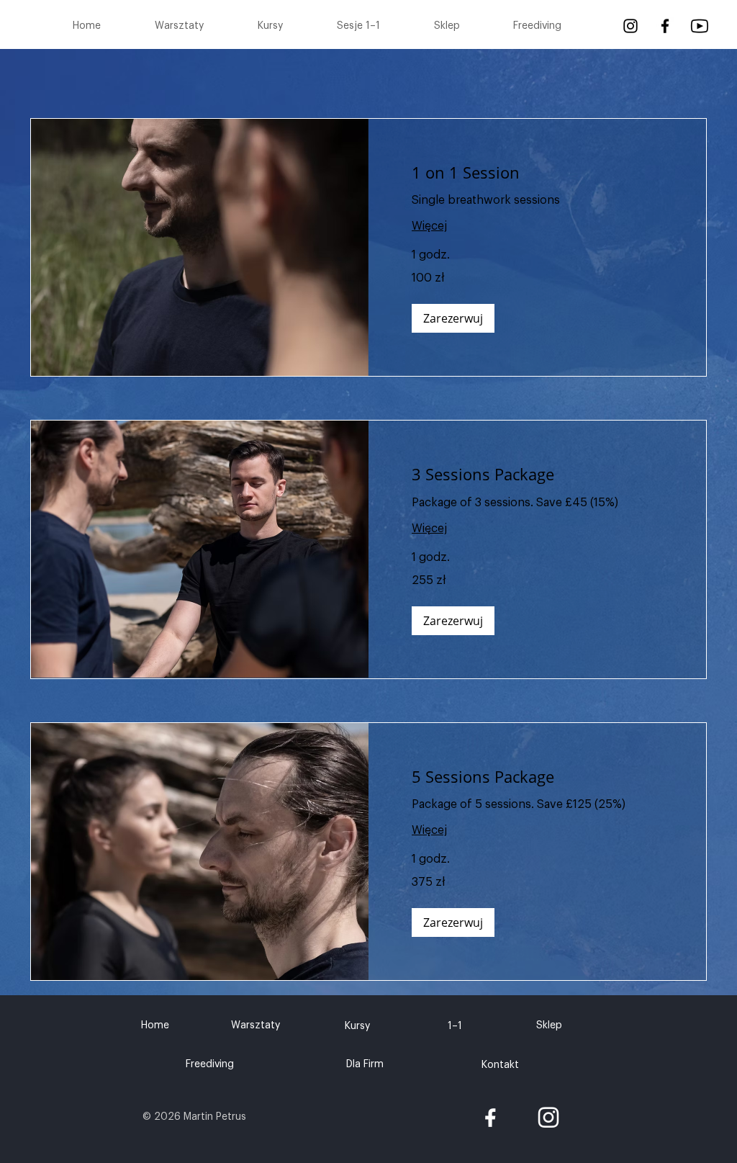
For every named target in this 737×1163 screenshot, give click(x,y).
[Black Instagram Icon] (630, 26)
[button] (453, 318)
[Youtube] (699, 26)
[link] (537, 172)
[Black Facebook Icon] (665, 26)
